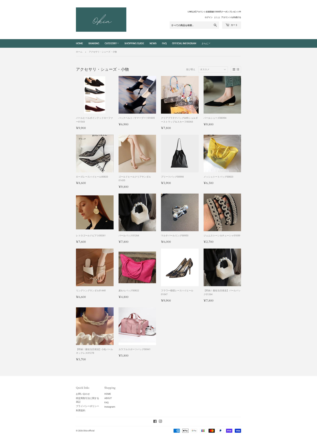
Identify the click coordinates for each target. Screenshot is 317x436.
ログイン (209, 17)
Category (111, 43)
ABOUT (108, 398)
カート (234, 24)
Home (79, 43)
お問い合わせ (83, 394)
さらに (205, 43)
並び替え (190, 69)
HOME (107, 394)
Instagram (109, 406)
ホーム (79, 52)
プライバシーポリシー (87, 406)
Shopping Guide (134, 43)
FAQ (164, 43)
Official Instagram (184, 43)
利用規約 (80, 410)
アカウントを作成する (231, 17)
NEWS (153, 43)
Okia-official (90, 430)
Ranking (93, 43)
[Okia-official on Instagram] (160, 421)
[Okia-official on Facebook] (155, 421)
